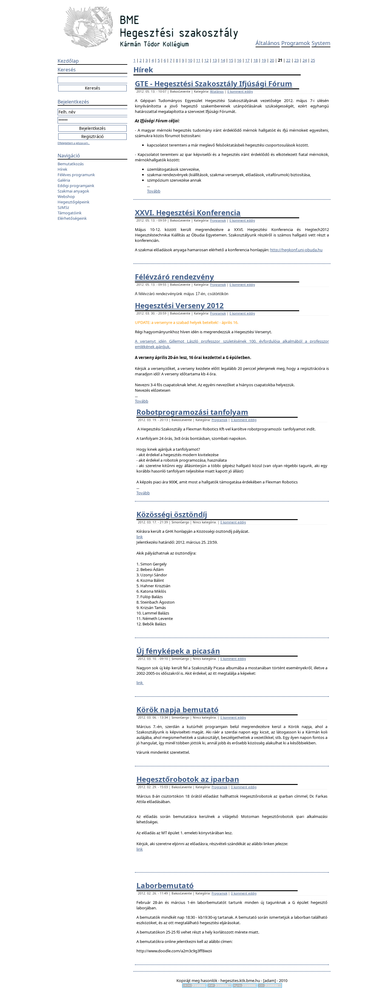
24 (305, 60)
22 (288, 60)
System (321, 43)
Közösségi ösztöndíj (171, 514)
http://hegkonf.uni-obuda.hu (296, 249)
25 (313, 60)
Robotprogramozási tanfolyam (192, 412)
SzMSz (63, 207)
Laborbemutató (165, 885)
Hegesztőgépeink (73, 202)
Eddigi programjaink (76, 185)
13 (214, 60)
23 (296, 60)
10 (190, 60)
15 (231, 60)
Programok (295, 43)
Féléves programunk (76, 174)
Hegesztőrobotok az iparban (187, 779)
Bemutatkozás (71, 163)
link (139, 536)
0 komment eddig (240, 91)
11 (198, 60)
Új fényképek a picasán (178, 651)
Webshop (66, 196)
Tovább (153, 191)
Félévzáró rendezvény (174, 277)
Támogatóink (70, 213)
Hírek (62, 169)
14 (223, 60)
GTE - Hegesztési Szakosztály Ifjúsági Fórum (213, 83)
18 (255, 60)
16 (239, 60)
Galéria (64, 180)
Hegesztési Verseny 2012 (179, 305)
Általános (268, 43)
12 (206, 60)
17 (247, 60)
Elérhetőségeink (72, 218)
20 (272, 60)
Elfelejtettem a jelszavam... (74, 143)
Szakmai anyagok (73, 191)
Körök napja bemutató (177, 709)
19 (264, 60)
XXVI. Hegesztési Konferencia (188, 212)
